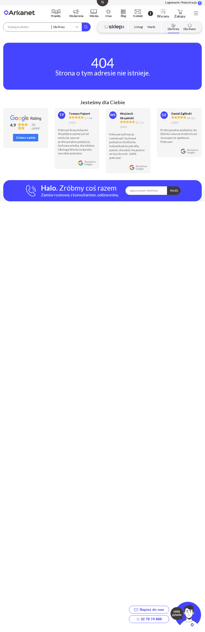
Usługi (138, 27)
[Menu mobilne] (195, 13)
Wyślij (174, 190)
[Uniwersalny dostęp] (150, 13)
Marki (151, 27)
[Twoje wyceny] (163, 11)
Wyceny (163, 16)
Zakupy (180, 16)
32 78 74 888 (151, 619)
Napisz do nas (151, 610)
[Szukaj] (86, 27)
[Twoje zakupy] (180, 11)
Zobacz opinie (26, 137)
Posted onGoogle (90, 162)
